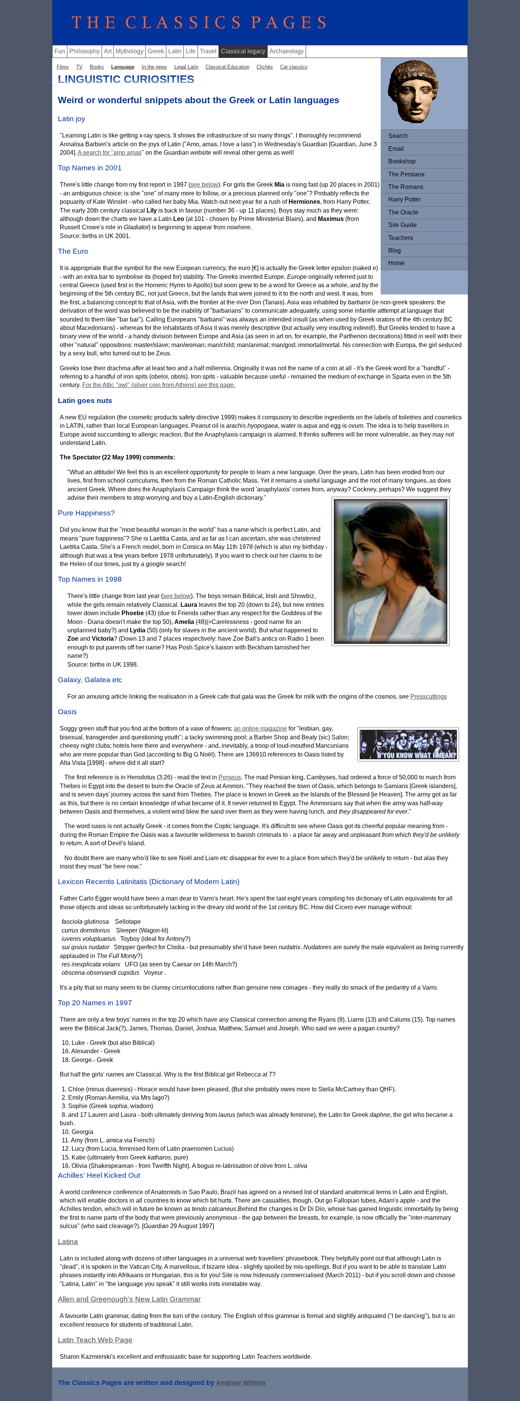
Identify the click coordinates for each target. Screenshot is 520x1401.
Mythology (130, 51)
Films (63, 67)
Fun (59, 51)
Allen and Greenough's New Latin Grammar (129, 1299)
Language (122, 67)
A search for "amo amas (110, 152)
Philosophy (84, 51)
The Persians (406, 174)
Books (97, 67)
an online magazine (260, 728)
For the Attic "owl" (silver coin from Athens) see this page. (158, 385)
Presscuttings (428, 696)
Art (108, 51)
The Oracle (403, 212)
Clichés (265, 67)
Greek (156, 51)
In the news (154, 67)
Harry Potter (404, 199)
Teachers (400, 238)
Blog (394, 250)
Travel (208, 51)
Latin (175, 51)
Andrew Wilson (240, 1383)
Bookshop (402, 161)
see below (204, 184)
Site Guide (402, 225)
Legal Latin (186, 67)
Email (396, 149)
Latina (68, 1242)
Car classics (294, 67)
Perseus (230, 777)
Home (396, 263)
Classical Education (227, 67)
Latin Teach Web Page (95, 1340)
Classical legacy (243, 51)
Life (191, 51)
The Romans (405, 187)
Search (398, 136)
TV (79, 67)
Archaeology (287, 51)
